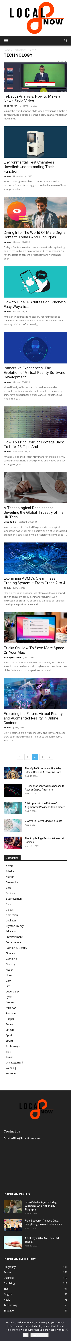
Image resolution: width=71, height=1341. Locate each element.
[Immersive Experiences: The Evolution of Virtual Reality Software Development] (35, 347)
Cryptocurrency (15, 926)
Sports (9, 1040)
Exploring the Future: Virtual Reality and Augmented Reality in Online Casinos (33, 718)
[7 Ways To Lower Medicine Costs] (13, 825)
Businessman (14, 898)
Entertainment (14, 937)
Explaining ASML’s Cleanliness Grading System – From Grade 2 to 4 (34, 580)
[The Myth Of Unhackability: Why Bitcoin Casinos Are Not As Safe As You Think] (13, 773)
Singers (10, 1029)
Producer (11, 1013)
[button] (6, 41)
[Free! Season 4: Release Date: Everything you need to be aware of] (13, 1225)
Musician (11, 1008)
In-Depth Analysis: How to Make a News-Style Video (32, 98)
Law (8, 980)
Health (9, 969)
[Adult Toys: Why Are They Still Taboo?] (13, 1242)
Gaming (10, 964)
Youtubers (12, 1073)
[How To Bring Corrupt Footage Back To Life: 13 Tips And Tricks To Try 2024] (35, 422)
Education (11, 931)
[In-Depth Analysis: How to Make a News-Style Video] (35, 76)
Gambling (11, 958)
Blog (8, 887)
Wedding (11, 1068)
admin (7, 176)
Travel (9, 1057)
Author (10, 876)
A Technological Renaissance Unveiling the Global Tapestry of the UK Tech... (34, 512)
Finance (10, 953)
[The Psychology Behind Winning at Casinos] (13, 843)
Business (11, 893)
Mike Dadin (10, 521)
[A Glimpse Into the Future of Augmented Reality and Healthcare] (13, 808)
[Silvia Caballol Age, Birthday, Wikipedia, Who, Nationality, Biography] (13, 1206)
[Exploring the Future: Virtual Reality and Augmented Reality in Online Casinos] (35, 693)
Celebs (10, 909)
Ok (25, 1335)
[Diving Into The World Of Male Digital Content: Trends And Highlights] (35, 212)
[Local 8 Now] (35, 18)
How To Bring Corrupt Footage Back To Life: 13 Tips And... (34, 444)
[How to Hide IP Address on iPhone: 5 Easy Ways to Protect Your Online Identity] (35, 282)
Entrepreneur (13, 942)
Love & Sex (12, 991)
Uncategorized (14, 1062)
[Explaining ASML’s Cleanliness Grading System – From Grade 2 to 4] (35, 558)
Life (8, 986)
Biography (12, 882)
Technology (19, 50)
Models (10, 1002)
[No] (66, 1329)
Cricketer (11, 920)
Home (7, 50)
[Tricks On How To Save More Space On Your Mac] (35, 627)
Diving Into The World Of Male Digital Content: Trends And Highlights (35, 234)
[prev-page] (20, 757)
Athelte (10, 871)
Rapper (10, 1019)
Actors (9, 866)
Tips (8, 1051)
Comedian (12, 915)
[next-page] (50, 757)
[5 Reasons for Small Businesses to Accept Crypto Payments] (13, 790)
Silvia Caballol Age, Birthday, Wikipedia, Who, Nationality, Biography (41, 1206)
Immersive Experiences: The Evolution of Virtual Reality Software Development (34, 372)
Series (9, 1024)
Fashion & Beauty (16, 947)
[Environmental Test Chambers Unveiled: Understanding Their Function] (35, 142)
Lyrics (9, 997)
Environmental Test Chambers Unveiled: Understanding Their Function (29, 167)
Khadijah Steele (12, 657)
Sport (9, 1035)
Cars (8, 904)
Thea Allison (10, 105)
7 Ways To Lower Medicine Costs (43, 820)
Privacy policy (39, 1335)
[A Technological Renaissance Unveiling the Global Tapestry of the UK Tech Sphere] (35, 487)
